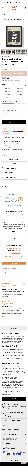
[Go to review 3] (14, 238)
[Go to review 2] (13, 238)
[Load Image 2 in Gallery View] (8, 52)
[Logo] (14, 8)
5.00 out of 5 (17, 248)
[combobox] (14, 14)
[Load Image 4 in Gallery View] (18, 52)
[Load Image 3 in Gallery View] (13, 52)
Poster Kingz (11, 456)
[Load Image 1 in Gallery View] (3, 52)
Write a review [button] (14, 263)
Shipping (4, 155)
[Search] (2, 14)
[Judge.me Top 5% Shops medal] (14, 200)
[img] (5, 283)
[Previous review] (1, 239)
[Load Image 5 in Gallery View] (23, 52)
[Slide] (25, 85)
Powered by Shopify (19, 456)
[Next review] (26, 239)
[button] (25, 8)
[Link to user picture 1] (5, 319)
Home (3, 18)
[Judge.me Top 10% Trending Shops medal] (20, 200)
